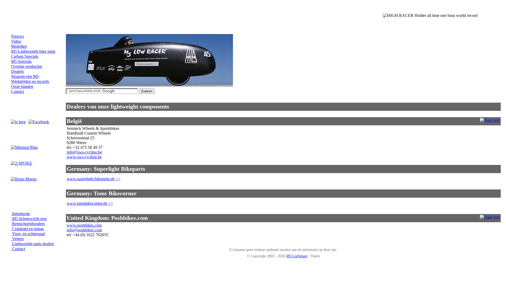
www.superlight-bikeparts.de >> (93, 179)
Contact (17, 91)
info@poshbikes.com (84, 230)
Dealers (17, 71)
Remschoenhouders (28, 223)
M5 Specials (21, 61)
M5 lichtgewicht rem (29, 218)
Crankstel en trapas (27, 228)
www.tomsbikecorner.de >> (90, 203)
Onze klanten (22, 86)
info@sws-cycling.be (84, 152)
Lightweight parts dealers (32, 243)
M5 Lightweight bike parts (33, 51)
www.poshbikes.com (84, 225)
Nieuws (17, 36)
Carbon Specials (24, 56)
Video (16, 41)
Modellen (19, 46)
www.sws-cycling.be (84, 157)
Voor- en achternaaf (28, 233)
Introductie (20, 213)
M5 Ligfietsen (296, 256)
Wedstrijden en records (30, 81)
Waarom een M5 (25, 76)
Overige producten (26, 66)
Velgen (17, 238)
